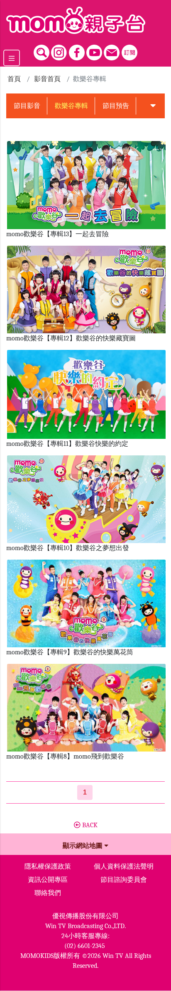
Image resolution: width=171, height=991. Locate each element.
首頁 (14, 79)
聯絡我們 (47, 893)
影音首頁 (47, 79)
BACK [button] (89, 825)
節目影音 (27, 106)
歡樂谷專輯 (71, 106)
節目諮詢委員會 (123, 879)
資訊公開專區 (48, 879)
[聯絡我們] (112, 50)
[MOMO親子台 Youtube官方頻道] (94, 50)
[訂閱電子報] (129, 50)
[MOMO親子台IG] (59, 50)
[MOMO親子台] (85, 20)
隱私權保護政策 (47, 866)
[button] (153, 106)
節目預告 (116, 106)
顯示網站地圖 (83, 846)
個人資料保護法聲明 (124, 866)
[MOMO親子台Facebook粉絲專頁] (77, 50)
